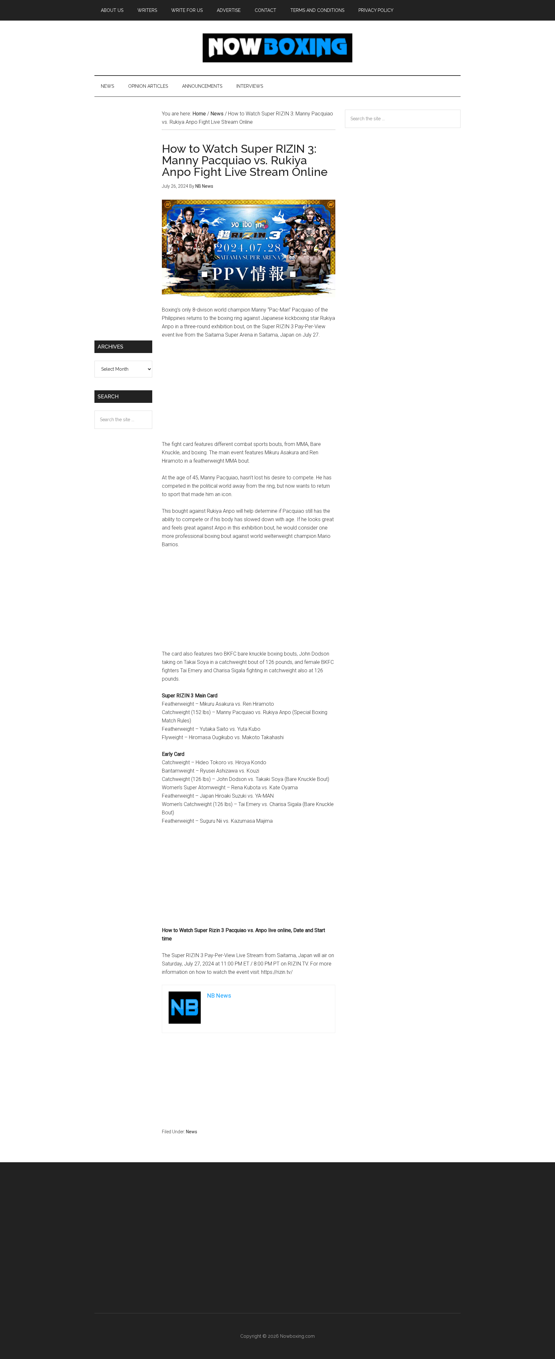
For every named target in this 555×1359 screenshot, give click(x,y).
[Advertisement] (248, 393)
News (191, 1131)
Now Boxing (277, 47)
